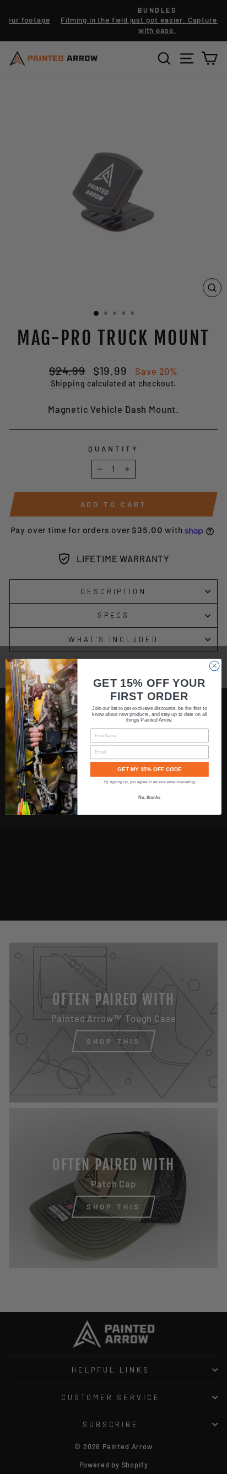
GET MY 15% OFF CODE (149, 769)
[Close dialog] (214, 666)
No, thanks (149, 797)
